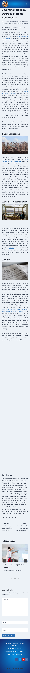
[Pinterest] (23, 659)
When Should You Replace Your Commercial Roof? (22, 526)
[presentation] (15, 553)
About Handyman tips (15, 648)
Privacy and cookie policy (15, 654)
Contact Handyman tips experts (15, 651)
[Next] (25, 560)
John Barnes (8, 570)
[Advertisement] (15, 405)
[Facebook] (16, 659)
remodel (11, 248)
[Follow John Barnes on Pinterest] (15, 517)
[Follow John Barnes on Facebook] (3, 517)
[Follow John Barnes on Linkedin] (12, 517)
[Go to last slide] (4, 560)
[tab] (11, 578)
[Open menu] (26, 4)
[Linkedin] (26, 659)
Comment (6, 599)
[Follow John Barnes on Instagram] (9, 517)
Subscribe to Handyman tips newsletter (15, 644)
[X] (20, 659)
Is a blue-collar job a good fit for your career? (7, 526)
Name (5, 622)
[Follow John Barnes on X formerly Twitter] (6, 517)
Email (5, 630)
